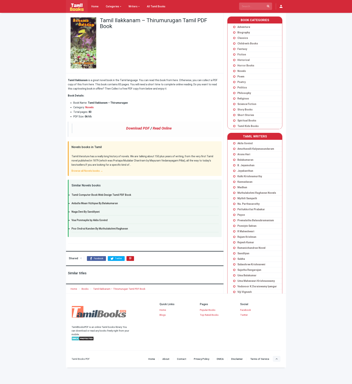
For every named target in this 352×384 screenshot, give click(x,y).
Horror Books (245, 65)
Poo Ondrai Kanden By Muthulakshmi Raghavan (100, 228)
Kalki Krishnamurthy (249, 176)
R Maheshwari (245, 231)
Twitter (244, 315)
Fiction (241, 54)
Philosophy (244, 93)
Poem (240, 76)
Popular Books (207, 310)
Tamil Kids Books (248, 126)
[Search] (268, 6)
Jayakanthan (245, 170)
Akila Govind (245, 143)
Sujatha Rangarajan (249, 269)
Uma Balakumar (246, 275)
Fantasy (242, 49)
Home (94, 6)
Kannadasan (244, 181)
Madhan (242, 187)
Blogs (163, 315)
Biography (243, 32)
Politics (242, 87)
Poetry (241, 82)
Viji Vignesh (244, 291)
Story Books (245, 109)
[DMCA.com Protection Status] (83, 339)
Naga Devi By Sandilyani (86, 211)
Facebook (245, 310)
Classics (242, 38)
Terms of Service (259, 359)
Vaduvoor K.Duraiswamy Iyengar (257, 286)
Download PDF (138, 128)
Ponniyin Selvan (246, 225)
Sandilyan (243, 253)
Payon (241, 214)
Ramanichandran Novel (251, 247)
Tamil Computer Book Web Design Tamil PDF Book (101, 194)
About (165, 359)
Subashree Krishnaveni (251, 264)
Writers (133, 6)
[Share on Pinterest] (130, 258)
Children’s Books (247, 43)
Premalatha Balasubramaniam (255, 220)
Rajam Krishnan (246, 236)
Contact (181, 359)
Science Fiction (246, 104)
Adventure (243, 27)
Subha (241, 258)
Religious (243, 98)
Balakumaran (245, 159)
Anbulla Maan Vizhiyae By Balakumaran (95, 203)
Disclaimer (237, 359)
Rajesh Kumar (245, 242)
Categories (112, 6)
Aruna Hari (243, 154)
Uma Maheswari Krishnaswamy (256, 280)
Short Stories (245, 115)
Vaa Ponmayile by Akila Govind (90, 220)
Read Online (162, 128)
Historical (243, 60)
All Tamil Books (156, 6)
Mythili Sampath (247, 198)
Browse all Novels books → (87, 170)
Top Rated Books (209, 315)
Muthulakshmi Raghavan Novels (256, 192)
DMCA (220, 359)
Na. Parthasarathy (248, 203)
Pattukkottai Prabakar (251, 209)
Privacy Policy (201, 359)
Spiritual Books (246, 120)
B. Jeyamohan (245, 165)
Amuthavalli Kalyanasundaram (255, 148)
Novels (241, 71)
